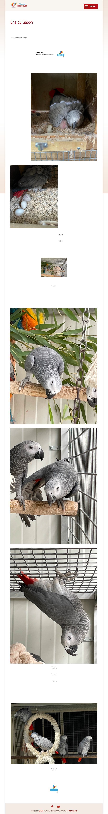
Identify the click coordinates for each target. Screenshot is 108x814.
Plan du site (73, 811)
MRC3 (41, 811)
